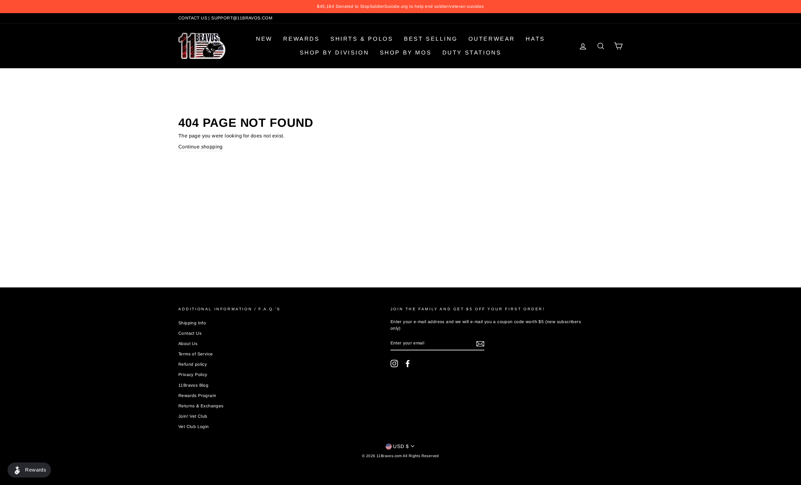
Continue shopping (200, 146)
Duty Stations (472, 52)
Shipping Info (192, 323)
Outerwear (491, 39)
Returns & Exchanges (201, 406)
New (264, 39)
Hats (535, 39)
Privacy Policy (192, 374)
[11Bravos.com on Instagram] (394, 363)
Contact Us (190, 333)
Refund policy (192, 364)
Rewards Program (197, 395)
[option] (400, 6)
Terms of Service (195, 354)
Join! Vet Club (192, 416)
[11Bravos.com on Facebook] (407, 363)
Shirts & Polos (361, 39)
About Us (187, 343)
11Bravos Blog (193, 385)
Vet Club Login (193, 426)
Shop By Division (334, 52)
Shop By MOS (406, 52)
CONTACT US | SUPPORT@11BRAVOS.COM (225, 18)
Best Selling (430, 39)
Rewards (301, 39)
